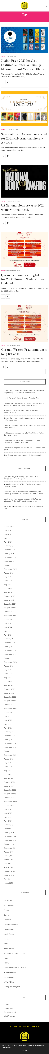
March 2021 (8, 778)
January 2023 (9, 693)
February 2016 (9, 871)
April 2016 (8, 863)
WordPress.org (9, 1016)
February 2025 (9, 596)
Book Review (9, 905)
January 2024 (9, 647)
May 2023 (8, 678)
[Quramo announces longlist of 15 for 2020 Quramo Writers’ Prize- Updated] (24, 249)
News (3, 56)
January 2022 (9, 740)
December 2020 (10, 790)
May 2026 (8, 538)
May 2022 (7, 724)
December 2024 (10, 604)
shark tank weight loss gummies (16, 499)
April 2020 (8, 821)
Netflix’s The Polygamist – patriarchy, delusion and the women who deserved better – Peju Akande (24, 404)
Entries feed (8, 1008)
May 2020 (8, 817)
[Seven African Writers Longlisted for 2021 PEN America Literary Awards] (24, 108)
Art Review (8, 901)
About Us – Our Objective (19, 1027)
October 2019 (9, 844)
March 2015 (8, 883)
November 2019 (10, 840)
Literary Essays (9, 929)
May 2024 (8, 631)
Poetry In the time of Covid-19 (15, 968)
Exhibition (7, 920)
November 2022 (10, 701)
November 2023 (10, 654)
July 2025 (7, 577)
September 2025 (10, 569)
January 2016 (9, 875)
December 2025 (10, 557)
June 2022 (8, 720)
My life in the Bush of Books (14, 953)
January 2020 (9, 832)
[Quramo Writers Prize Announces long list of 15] (24, 323)
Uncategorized (9, 977)
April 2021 (7, 774)
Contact (35, 1027)
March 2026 (8, 546)
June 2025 (8, 581)
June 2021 (8, 767)
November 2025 (10, 561)
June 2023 (8, 674)
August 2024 (9, 619)
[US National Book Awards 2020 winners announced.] (24, 181)
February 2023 (9, 689)
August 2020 (9, 805)
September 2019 (10, 848)
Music (6, 944)
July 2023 (7, 670)
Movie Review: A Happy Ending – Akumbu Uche (21, 398)
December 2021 (10, 743)
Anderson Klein (9, 492)
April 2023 (8, 681)
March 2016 (8, 867)
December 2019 (10, 836)
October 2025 (9, 565)
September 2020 (10, 801)
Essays (6, 915)
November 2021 (10, 747)
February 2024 (9, 643)
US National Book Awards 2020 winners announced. (23, 207)
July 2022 (7, 716)
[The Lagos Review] (24, 6)
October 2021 (9, 751)
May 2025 (8, 585)
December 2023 (10, 650)
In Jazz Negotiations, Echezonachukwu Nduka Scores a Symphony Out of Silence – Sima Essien (24, 391)
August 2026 (9, 526)
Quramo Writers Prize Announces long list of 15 (24, 351)
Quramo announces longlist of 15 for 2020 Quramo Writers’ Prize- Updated (23, 279)
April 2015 (8, 879)
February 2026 (9, 550)
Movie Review (9, 934)
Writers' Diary (9, 982)
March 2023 (8, 685)
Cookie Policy (6, 1047)
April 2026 (8, 542)
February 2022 (9, 736)
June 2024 (8, 627)
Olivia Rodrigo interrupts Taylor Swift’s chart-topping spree (22, 500)
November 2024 (10, 608)
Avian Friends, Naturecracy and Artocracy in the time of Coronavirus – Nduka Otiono (23, 493)
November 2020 (10, 794)
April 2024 (8, 635)
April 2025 (8, 588)
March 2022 (8, 732)
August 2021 (8, 759)
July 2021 (7, 763)
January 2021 (9, 786)
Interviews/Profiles (11, 924)
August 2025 (9, 573)
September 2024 (10, 616)
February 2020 (9, 829)
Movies (6, 939)
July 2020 (7, 809)
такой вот (7, 506)
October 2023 (9, 658)
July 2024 (7, 623)
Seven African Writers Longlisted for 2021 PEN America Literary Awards (24, 138)
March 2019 (8, 860)
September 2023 (10, 662)
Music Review (9, 948)
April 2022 (8, 728)
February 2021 (9, 782)
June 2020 (8, 813)
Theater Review (10, 972)
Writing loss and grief (12, 987)
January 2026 (9, 554)
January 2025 (9, 600)
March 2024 (8, 639)
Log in (6, 1004)
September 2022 (10, 709)
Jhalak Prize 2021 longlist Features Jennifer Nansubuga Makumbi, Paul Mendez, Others (22, 64)
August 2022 (8, 712)
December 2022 (10, 697)
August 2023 (9, 666)
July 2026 (7, 530)
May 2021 (7, 770)
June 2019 (8, 856)
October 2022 (9, 705)
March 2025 (8, 592)
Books (6, 910)
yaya (6, 477)
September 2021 (10, 755)
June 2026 (8, 534)
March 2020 (8, 825)
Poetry (6, 963)
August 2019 (8, 852)
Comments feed (10, 1012)
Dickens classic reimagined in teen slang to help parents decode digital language (22, 441)
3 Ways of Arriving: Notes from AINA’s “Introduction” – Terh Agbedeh (21, 478)
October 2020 (9, 798)
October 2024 (9, 612)
